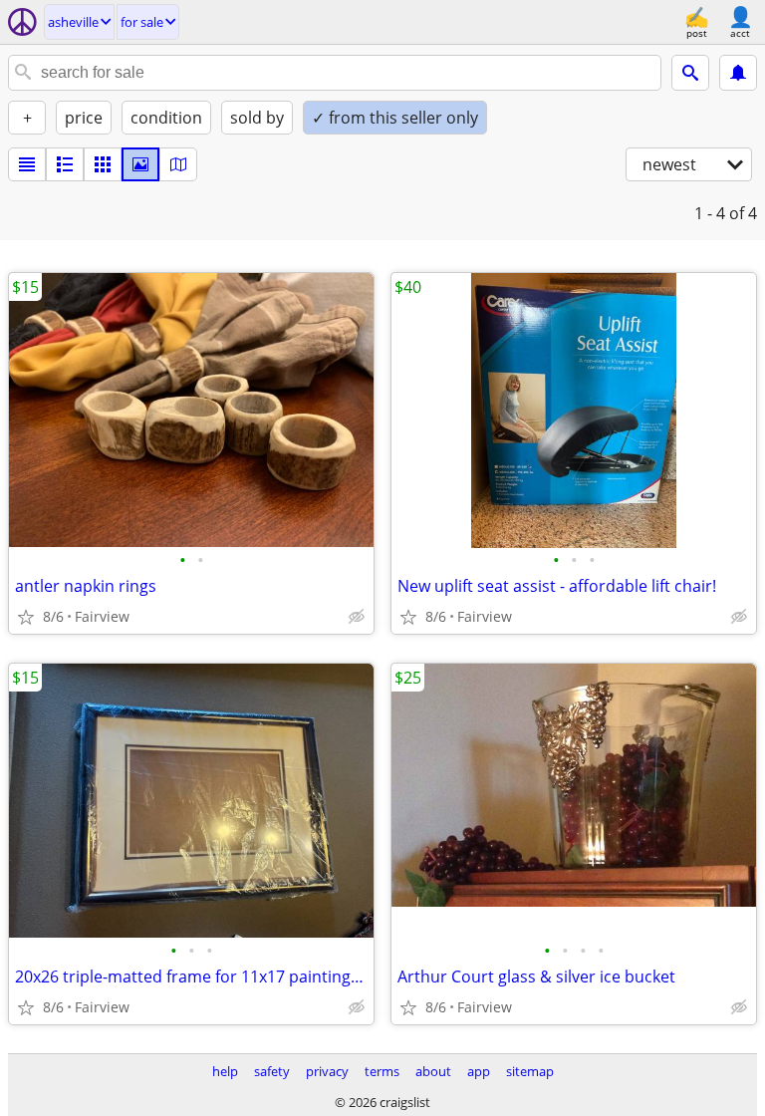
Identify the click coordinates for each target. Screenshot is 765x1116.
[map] (178, 164)
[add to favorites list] (26, 617)
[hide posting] (357, 617)
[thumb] (65, 164)
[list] (27, 164)
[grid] (103, 164)
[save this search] (738, 73)
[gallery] (140, 164)
